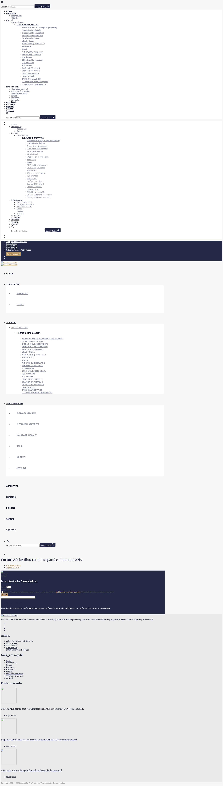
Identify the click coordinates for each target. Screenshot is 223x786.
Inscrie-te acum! (13, 254)
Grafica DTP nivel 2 (31, 71)
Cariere (9, 109)
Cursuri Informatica (28, 25)
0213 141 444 (11, 244)
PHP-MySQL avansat (31, 54)
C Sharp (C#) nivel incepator (35, 82)
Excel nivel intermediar (32, 35)
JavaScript (27, 46)
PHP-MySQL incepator (32, 52)
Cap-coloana (17, 22)
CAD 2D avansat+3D (31, 79)
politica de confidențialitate (68, 592)
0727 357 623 (11, 246)
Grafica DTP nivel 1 (31, 68)
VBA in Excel (28, 41)
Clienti (14, 18)
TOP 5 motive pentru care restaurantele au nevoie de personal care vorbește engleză (42, 709)
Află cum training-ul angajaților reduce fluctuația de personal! (31, 770)
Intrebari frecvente (20, 91)
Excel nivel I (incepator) (33, 33)
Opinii (14, 95)
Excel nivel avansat (31, 38)
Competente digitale (31, 30)
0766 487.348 (11, 648)
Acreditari (11, 102)
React (24, 49)
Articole (15, 100)
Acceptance (6, 589)
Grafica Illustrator (30, 73)
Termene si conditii (14, 676)
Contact (10, 111)
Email (3, 587)
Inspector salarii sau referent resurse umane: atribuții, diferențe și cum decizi (39, 740)
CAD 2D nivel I (28, 76)
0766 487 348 (11, 248)
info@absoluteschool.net (16, 242)
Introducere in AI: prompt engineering (39, 27)
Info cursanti (12, 87)
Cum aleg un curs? (19, 89)
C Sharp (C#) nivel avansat (34, 84)
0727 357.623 (11, 645)
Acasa (9, 11)
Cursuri (9, 20)
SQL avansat (28, 63)
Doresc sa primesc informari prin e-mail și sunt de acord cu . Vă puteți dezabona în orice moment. (59, 592)
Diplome (10, 106)
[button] (2, 3)
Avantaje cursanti (19, 93)
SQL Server (27, 65)
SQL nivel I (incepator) (32, 60)
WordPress (27, 57)
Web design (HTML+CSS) (33, 44)
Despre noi (11, 13)
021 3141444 (11, 643)
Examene (10, 104)
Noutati (15, 98)
